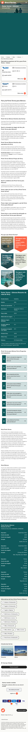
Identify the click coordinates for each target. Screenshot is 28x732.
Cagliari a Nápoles (8, 610)
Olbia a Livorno (20, 629)
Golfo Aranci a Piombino (10, 621)
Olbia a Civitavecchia (9, 625)
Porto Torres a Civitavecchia (11, 637)
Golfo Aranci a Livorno (9, 618)
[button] (14, 359)
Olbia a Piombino (8, 633)
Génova (19, 57)
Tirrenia (10, 154)
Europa (8, 57)
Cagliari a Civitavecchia (10, 606)
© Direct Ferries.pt (4, 719)
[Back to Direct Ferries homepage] (8, 2)
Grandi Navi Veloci (5, 152)
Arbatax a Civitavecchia (10, 602)
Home (2, 57)
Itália (14, 57)
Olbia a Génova (8, 629)
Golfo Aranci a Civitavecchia (11, 614)
